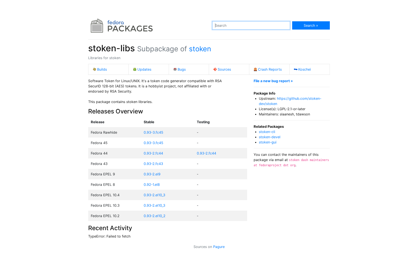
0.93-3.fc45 (153, 132)
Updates (144, 69)
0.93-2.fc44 (153, 153)
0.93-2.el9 (152, 174)
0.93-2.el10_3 (154, 195)
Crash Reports (270, 69)
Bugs (182, 69)
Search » (311, 25)
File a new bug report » (273, 81)
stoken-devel (269, 137)
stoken (200, 49)
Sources (224, 69)
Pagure (219, 246)
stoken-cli (267, 132)
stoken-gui (267, 142)
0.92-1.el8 (152, 184)
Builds (102, 69)
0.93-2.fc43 (153, 163)
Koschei (304, 69)
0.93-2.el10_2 (154, 216)
